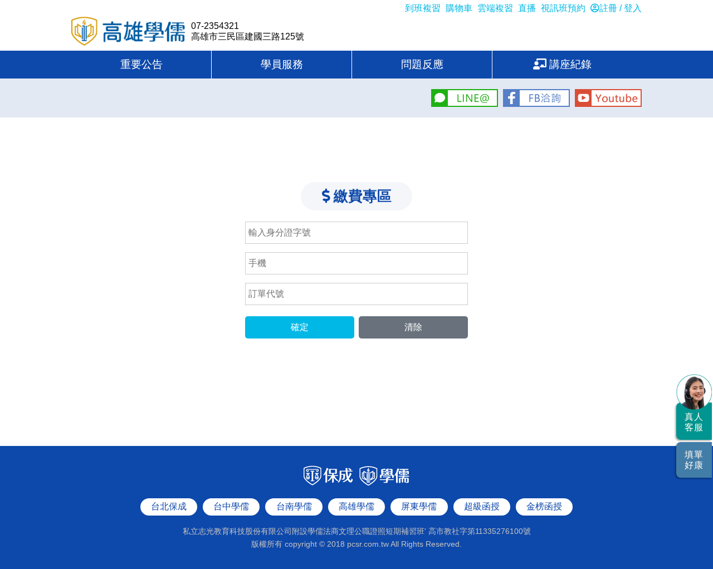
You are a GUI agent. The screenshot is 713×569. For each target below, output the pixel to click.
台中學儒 (231, 506)
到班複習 (423, 8)
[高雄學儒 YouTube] (607, 104)
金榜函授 (544, 506)
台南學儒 (294, 506)
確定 (300, 327)
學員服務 (282, 64)
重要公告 (141, 64)
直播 (527, 8)
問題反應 (422, 64)
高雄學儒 (128, 32)
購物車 (459, 8)
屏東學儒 (419, 506)
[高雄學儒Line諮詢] (464, 104)
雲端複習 (495, 8)
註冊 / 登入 (620, 8)
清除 (413, 327)
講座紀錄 (569, 64)
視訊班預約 (563, 8)
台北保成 (169, 506)
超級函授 (482, 506)
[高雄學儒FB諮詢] (536, 104)
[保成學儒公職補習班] (356, 484)
